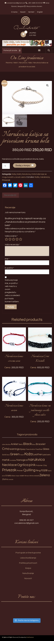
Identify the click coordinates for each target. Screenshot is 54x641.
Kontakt (31, 12)
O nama (14, 12)
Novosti (23, 12)
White (31, 476)
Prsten (20, 470)
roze (44, 470)
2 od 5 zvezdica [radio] (10, 239)
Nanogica (21, 460)
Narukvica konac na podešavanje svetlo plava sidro (40, 410)
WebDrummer (30, 637)
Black (27, 444)
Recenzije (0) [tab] (10, 195)
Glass (46, 449)
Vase (17, 475)
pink (32, 465)
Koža (30, 63)
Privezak (6, 180)
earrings (15, 449)
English (40, 12)
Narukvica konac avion (14, 408)
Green (15, 454)
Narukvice (23, 63)
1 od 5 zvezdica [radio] (6, 239)
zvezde (10, 479)
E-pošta (9, 268)
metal (5, 460)
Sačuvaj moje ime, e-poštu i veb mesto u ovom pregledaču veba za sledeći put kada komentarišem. (12, 290)
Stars (13, 475)
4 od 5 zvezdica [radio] (17, 239)
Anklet (14, 444)
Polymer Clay (41, 465)
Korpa (28, 568)
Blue (33, 444)
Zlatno (5, 479)
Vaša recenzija (12, 244)
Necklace (9, 465)
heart (22, 455)
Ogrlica (22, 465)
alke (3, 444)
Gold (4, 455)
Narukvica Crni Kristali (40, 358)
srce (3, 475)
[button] (47, 85)
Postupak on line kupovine (28, 553)
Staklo (8, 476)
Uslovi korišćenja (28, 558)
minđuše (13, 460)
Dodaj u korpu (23, 165)
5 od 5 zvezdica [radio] (20, 239)
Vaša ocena (11, 236)
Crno (6, 448)
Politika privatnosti (28, 563)
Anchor (8, 444)
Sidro (50, 471)
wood (36, 476)
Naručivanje (28, 573)
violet (22, 476)
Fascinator (30, 449)
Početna (9, 63)
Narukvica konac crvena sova (14, 358)
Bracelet (40, 444)
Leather (37, 454)
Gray (8, 454)
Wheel (27, 475)
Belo (21, 444)
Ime (7, 259)
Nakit (16, 63)
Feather (39, 449)
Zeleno (44, 475)
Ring (38, 470)
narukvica (45, 177)
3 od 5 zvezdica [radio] (13, 239)
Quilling (29, 470)
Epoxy (22, 449)
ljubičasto (46, 455)
